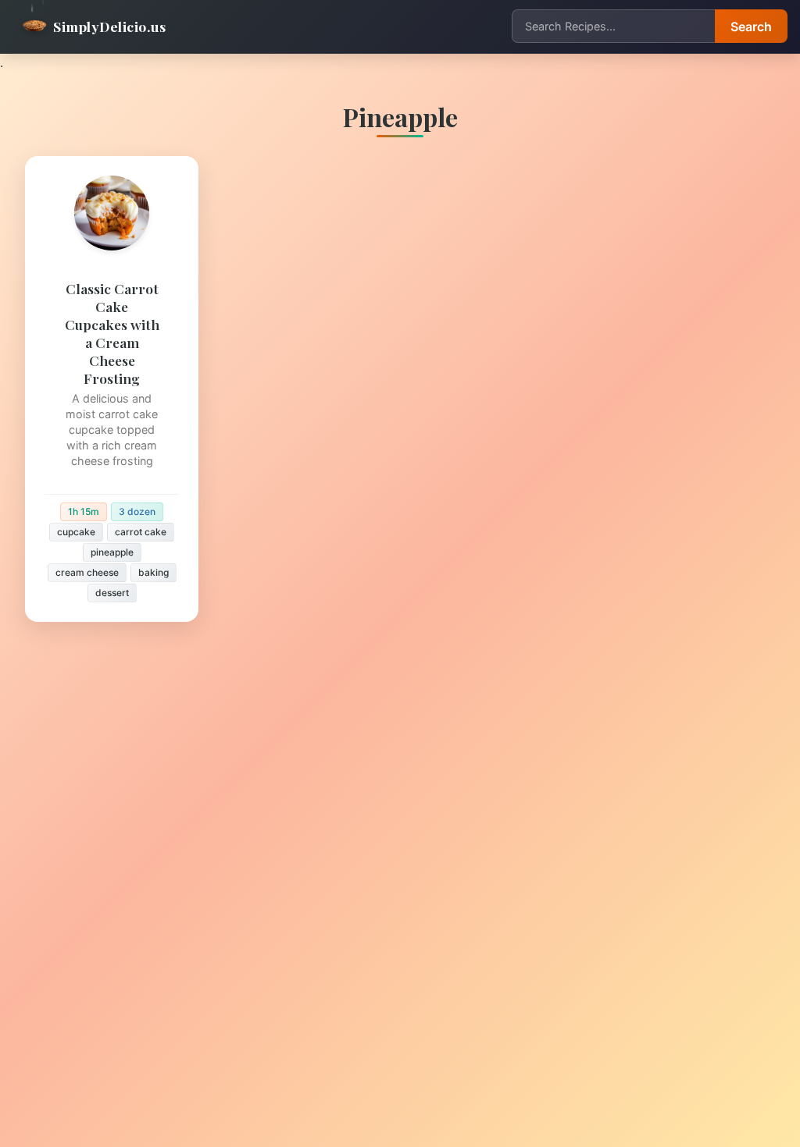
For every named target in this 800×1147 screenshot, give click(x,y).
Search (751, 26)
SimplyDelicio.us (109, 26)
